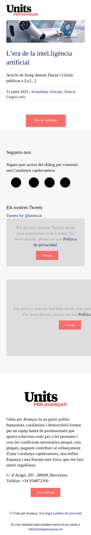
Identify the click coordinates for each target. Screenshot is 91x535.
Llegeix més (15, 97)
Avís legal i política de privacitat (60, 513)
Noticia (70, 92)
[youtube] (65, 182)
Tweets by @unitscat (24, 215)
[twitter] (34, 182)
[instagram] (49, 182)
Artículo (56, 92)
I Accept (47, 255)
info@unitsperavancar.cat (45, 529)
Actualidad (39, 92)
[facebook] (16, 182)
